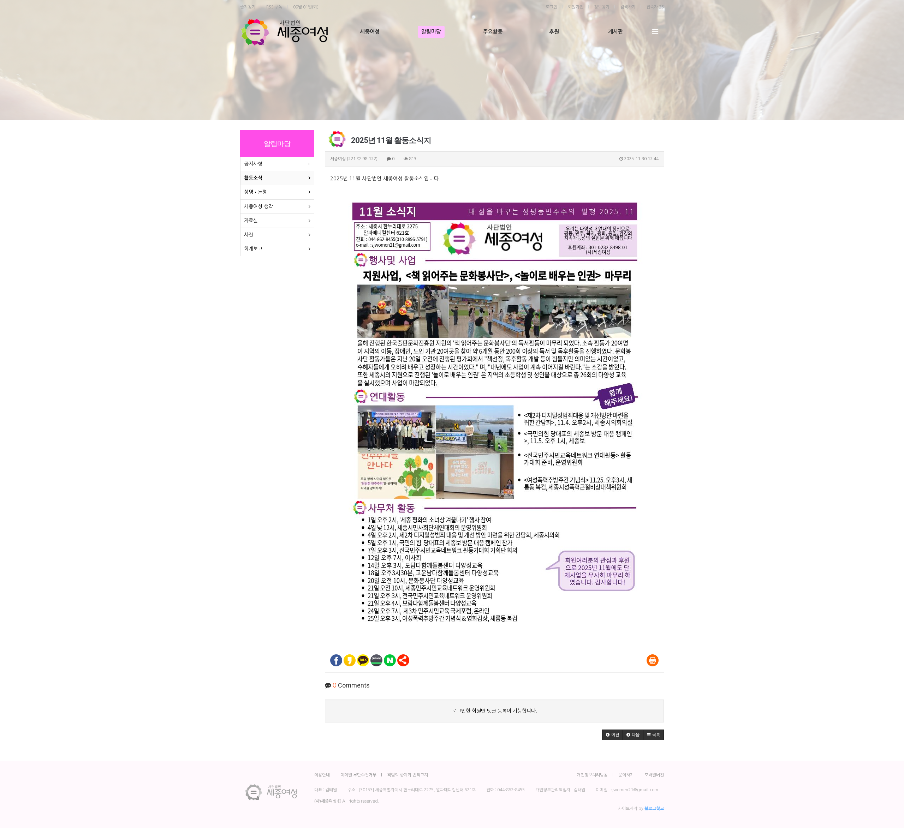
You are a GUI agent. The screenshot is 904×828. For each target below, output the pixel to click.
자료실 (251, 220)
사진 (248, 234)
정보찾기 (601, 7)
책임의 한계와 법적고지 (407, 775)
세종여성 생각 (258, 206)
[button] (612, 735)
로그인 (551, 7)
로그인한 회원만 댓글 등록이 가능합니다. (494, 710)
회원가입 (575, 7)
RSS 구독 (274, 7)
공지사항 (253, 163)
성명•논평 (255, 192)
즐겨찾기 (248, 7)
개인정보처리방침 (592, 775)
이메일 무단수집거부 (358, 775)
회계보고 (253, 248)
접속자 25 (655, 7)
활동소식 (253, 177)
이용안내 (322, 775)
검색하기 (628, 7)
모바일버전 (654, 775)
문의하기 (626, 775)
